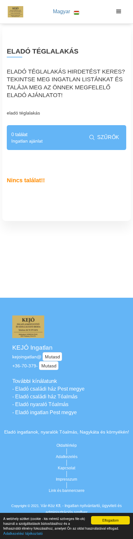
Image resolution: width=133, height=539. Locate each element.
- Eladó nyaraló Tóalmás (40, 404)
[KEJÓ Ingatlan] (14, 11)
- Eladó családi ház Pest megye (48, 389)
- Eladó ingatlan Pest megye (44, 412)
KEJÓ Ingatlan (32, 347)
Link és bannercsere (67, 490)
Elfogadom (110, 520)
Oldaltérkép (66, 445)
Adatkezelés (66, 456)
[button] (66, 12)
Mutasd (52, 356)
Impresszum (66, 479)
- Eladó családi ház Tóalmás (44, 396)
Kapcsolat (66, 468)
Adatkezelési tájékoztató (23, 533)
